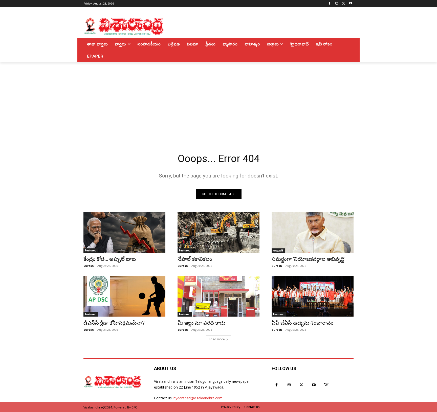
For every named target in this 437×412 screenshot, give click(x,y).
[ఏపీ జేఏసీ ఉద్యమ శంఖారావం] (313, 296)
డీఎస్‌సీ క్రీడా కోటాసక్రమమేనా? (114, 323)
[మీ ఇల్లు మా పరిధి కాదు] (218, 296)
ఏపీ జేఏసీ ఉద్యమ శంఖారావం (303, 323)
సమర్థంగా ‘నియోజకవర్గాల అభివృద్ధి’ (308, 259)
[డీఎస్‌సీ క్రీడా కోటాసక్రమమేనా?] (124, 296)
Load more (217, 339)
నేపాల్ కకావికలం (195, 259)
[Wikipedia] (326, 385)
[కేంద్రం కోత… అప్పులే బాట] (124, 232)
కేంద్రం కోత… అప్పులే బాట (109, 259)
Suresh (88, 266)
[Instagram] (337, 4)
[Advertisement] (218, 100)
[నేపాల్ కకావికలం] (218, 232)
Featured (90, 250)
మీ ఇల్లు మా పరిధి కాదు (201, 323)
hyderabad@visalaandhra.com (198, 398)
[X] (343, 4)
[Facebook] (330, 4)
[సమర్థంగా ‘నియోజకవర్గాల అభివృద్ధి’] (313, 232)
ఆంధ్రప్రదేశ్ (278, 250)
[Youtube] (351, 4)
